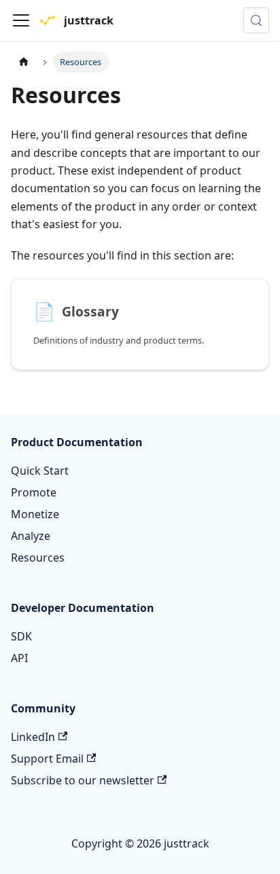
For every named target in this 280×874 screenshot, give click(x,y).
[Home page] (24, 62)
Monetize (35, 514)
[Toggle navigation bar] (21, 20)
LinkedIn (33, 736)
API (19, 658)
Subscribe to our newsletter (82, 780)
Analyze (30, 535)
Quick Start (40, 470)
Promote (33, 492)
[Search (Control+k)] (256, 20)
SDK (21, 636)
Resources (38, 557)
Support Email (47, 758)
